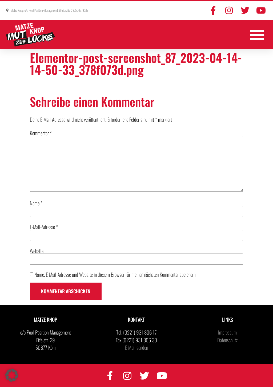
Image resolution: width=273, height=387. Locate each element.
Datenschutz (227, 340)
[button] (257, 35)
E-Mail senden (136, 347)
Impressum (227, 332)
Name (36, 203)
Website (36, 250)
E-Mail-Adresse (44, 226)
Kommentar (41, 133)
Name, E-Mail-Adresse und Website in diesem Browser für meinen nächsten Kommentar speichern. (115, 274)
